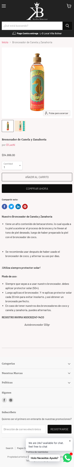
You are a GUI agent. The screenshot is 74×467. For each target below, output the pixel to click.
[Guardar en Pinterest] (25, 206)
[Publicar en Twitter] (11, 206)
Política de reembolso (37, 451)
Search (9, 448)
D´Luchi (10, 144)
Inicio (5, 42)
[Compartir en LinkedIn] (18, 206)
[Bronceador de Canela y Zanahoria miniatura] (7, 126)
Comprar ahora (37, 188)
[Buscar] (67, 26)
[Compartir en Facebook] (4, 206)
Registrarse (59, 429)
